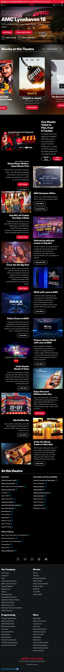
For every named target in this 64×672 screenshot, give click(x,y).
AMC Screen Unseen (8, 626)
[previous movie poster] (2, 86)
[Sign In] (62, 5)
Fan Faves (4, 629)
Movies (35, 573)
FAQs (3, 578)
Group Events (37, 624)
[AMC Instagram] (25, 559)
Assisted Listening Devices (41, 493)
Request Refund (38, 650)
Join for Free (22, 237)
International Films (7, 632)
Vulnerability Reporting (9, 597)
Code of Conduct (7, 610)
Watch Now (46, 158)
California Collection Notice (10, 600)
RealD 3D (36, 589)
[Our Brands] (32, 659)
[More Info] (3, 101)
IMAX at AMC (37, 581)
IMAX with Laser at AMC (8, 480)
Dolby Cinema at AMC (8, 483)
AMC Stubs (37, 618)
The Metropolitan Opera (9, 642)
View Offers (40, 203)
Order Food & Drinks (24, 32)
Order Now (23, 388)
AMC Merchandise (39, 632)
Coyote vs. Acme (32, 98)
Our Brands (5, 573)
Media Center (5, 589)
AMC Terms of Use (7, 605)
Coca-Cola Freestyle (7, 508)
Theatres (36, 575)
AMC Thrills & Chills (7, 624)
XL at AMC (36, 592)
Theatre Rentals (38, 505)
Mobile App (37, 637)
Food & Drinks (40, 209)
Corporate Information (8, 581)
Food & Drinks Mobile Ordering (10, 505)
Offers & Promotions (39, 621)
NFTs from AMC (38, 634)
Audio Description (38, 496)
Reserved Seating (38, 486)
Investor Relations (7, 586)
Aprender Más (40, 262)
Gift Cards (36, 626)
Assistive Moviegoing (40, 645)
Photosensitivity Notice (40, 648)
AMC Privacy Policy (7, 602)
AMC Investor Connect (9, 584)
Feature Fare (5, 517)
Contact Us (5, 575)
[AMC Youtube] (46, 559)
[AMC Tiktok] (39, 559)
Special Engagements (7, 550)
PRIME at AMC (38, 586)
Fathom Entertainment (8, 640)
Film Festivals (5, 634)
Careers (3, 592)
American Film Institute (40, 642)
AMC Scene (37, 640)
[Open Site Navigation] (1, 5)
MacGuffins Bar (6, 511)
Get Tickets (7, 32)
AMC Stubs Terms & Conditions (11, 608)
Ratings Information (39, 578)
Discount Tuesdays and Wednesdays (44, 480)
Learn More (40, 311)
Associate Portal (6, 594)
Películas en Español (7, 502)
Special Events (6, 637)
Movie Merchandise (39, 629)
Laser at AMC (37, 594)
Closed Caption (38, 489)
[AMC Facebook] (18, 559)
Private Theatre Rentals (8, 618)
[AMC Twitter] (32, 559)
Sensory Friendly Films (8, 489)
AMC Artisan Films (7, 621)
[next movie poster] (61, 86)
